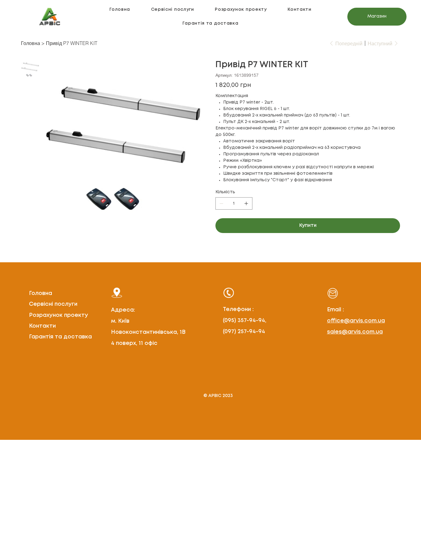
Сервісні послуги (53, 304)
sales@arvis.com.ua (355, 331)
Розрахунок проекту (58, 315)
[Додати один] (246, 203)
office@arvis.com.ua (356, 320)
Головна (40, 293)
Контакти (42, 326)
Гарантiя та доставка (60, 336)
